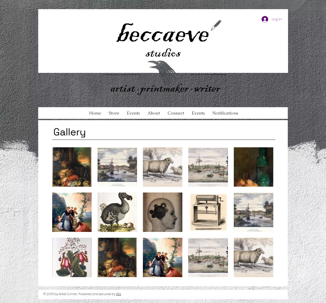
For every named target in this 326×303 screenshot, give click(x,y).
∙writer (205, 89)
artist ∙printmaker (150, 89)
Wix (118, 294)
